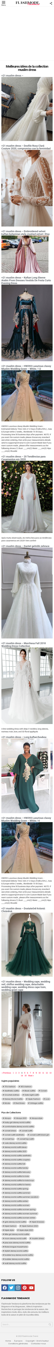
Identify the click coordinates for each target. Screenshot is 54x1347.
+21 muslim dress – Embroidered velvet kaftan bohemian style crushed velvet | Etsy (25, 232)
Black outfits (30, 1090)
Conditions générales (18, 1344)
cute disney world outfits (15, 1143)
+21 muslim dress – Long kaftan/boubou (23, 737)
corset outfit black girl (39, 1134)
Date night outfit (32, 1095)
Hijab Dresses (38, 1222)
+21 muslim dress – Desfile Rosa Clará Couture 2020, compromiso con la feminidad (26, 147)
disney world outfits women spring (20, 1209)
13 (51, 1072)
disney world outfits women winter (20, 1217)
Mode (7, 1103)
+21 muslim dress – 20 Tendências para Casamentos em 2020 (23, 458)
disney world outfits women (17, 1205)
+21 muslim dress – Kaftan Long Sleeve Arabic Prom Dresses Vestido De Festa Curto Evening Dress (26, 280)
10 (40, 1072)
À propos (18, 1341)
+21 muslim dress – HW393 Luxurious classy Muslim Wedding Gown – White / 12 (26, 367)
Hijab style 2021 (26, 1230)
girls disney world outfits (15, 1222)
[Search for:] (27, 1324)
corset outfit (27, 1130)
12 (47, 1072)
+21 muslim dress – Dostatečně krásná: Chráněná (23, 910)
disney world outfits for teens (17, 1184)
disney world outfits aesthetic (18, 1155)
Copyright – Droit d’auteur (37, 1341)
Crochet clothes (12, 1095)
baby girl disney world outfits (17, 1122)
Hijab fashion (10, 1226)
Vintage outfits (36, 1103)
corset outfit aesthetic (14, 1134)
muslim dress (38, 1238)
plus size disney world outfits (17, 1242)
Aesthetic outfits (12, 1090)
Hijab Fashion (34, 1099)
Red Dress (20, 1103)
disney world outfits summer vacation (21, 1197)
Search (50, 1325)
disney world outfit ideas (16, 1147)
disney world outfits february (17, 1172)
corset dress (10, 1130)
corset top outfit (27, 1139)
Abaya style (37, 1118)
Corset (44, 1090)
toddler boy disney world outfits (19, 1255)
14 (22, 1075)
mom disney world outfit (15, 1238)
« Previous (6, 1072)
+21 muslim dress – (12, 75)
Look (47, 1099)
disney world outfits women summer (21, 1213)
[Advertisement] (27, 34)
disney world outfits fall (15, 1164)
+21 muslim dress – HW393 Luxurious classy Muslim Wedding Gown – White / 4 (26, 819)
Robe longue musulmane (16, 1246)
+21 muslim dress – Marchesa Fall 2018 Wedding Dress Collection (23, 644)
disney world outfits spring (16, 1188)
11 (43, 1072)
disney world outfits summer (17, 1193)
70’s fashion (10, 1086)
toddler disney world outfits (17, 1259)
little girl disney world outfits (17, 1234)
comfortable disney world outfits (19, 1126)
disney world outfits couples (17, 1159)
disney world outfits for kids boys (19, 1180)
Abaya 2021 (21, 1118)
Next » (31, 1075)
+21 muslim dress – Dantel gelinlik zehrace (25, 546)
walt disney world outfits (15, 1263)
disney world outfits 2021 (15, 1151)
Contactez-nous (38, 1344)
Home (8, 1341)
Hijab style (9, 1230)
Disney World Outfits (14, 1099)
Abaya (8, 1118)
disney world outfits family (16, 1168)
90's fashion (26, 1086)
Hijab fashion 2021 (30, 1226)
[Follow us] (51, 3)
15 (25, 1075)
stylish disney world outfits (16, 1251)
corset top (9, 1139)
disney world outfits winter (16, 1201)
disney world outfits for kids (17, 1176)
